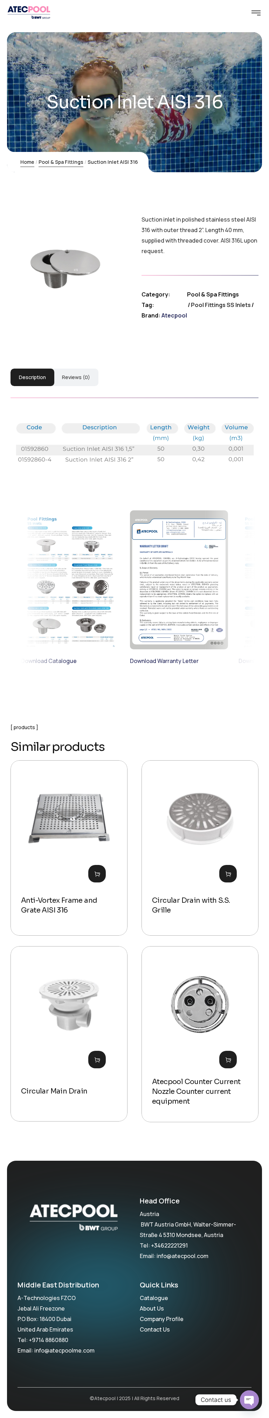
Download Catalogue (49, 661)
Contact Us (155, 1329)
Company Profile (162, 1319)
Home (27, 162)
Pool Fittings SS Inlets (221, 305)
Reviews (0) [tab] (76, 377)
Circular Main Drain (54, 1091)
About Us (152, 1308)
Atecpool (174, 315)
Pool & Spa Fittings (61, 162)
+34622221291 (169, 1245)
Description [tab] (32, 377)
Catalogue (154, 1298)
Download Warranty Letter (164, 661)
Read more (97, 873)
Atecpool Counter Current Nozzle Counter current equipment (196, 1091)
